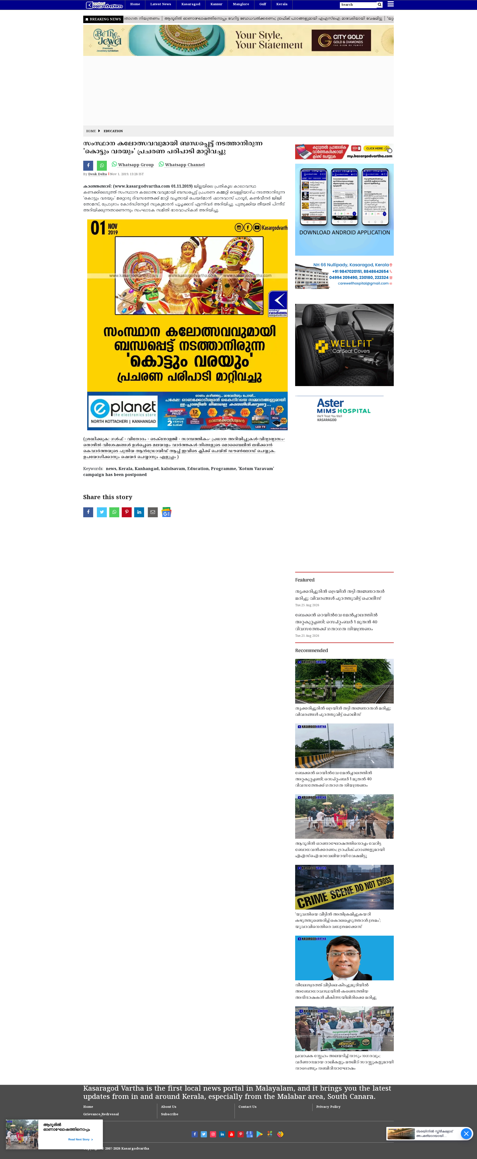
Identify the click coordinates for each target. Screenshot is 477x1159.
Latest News (160, 4)
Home (135, 4)
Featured (305, 580)
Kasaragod (190, 4)
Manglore (241, 4)
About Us (168, 1107)
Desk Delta (97, 174)
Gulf (262, 4)
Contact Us (247, 1107)
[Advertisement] (232, 90)
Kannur (216, 4)
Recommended (311, 651)
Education (113, 131)
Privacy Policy (328, 1107)
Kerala (281, 4)
